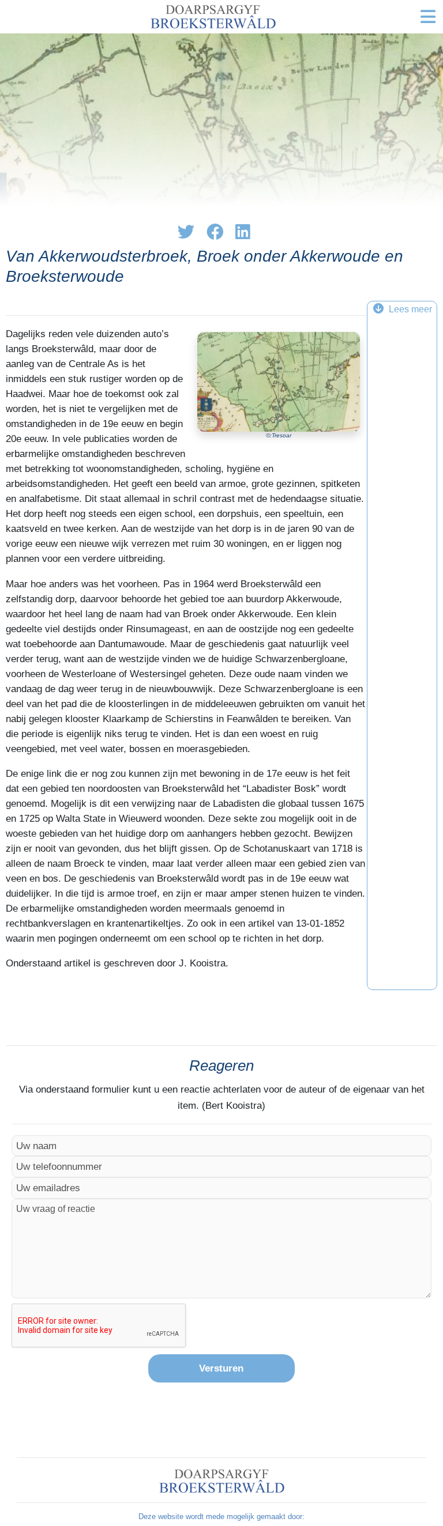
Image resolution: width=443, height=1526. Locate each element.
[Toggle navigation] (428, 16)
